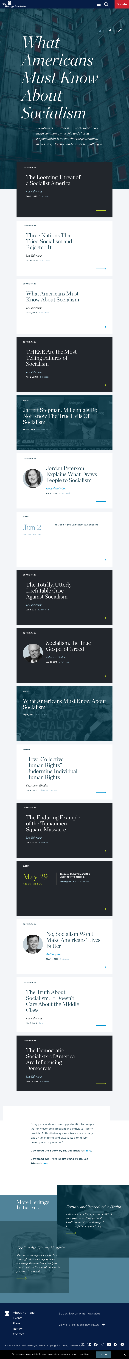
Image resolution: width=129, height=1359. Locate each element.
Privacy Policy (12, 1345)
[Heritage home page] (7, 1313)
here (88, 1150)
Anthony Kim (54, 954)
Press (16, 1323)
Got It (103, 1354)
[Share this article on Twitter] (100, 31)
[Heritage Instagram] (102, 1345)
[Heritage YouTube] (122, 1345)
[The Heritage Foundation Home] (14, 4)
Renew (18, 1328)
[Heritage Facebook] (96, 1345)
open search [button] (106, 4)
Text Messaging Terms (33, 1345)
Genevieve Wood (56, 488)
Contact (18, 1334)
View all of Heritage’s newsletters (79, 1324)
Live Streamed (82, 881)
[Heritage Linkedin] (109, 1345)
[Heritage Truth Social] (89, 1345)
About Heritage (24, 1312)
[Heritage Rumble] (115, 1345)
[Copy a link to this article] (119, 30)
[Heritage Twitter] (82, 1345)
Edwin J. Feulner (56, 657)
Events (17, 1318)
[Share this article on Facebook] (110, 30)
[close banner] (124, 1355)
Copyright (52, 1345)
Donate (122, 4)
